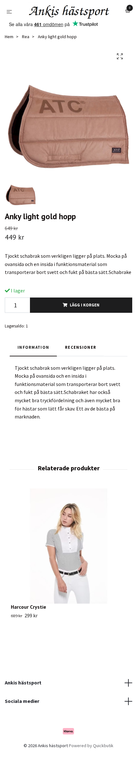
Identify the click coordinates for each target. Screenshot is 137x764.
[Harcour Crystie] (68, 561)
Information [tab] (33, 363)
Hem (9, 52)
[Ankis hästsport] (64, 23)
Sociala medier (22, 716)
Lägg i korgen (84, 320)
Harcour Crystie (28, 622)
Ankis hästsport (23, 698)
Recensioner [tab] (80, 363)
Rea (25, 52)
